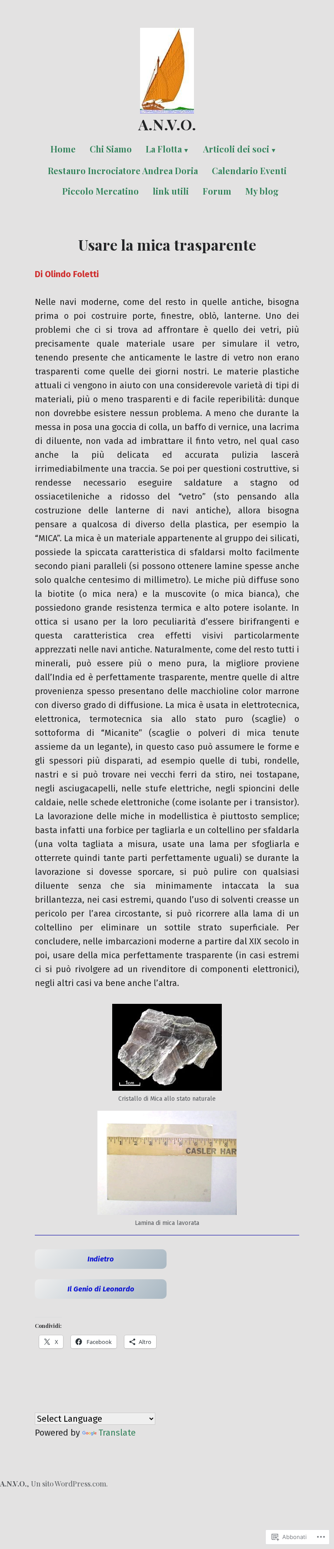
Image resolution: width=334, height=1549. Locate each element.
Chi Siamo (111, 149)
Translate (117, 1432)
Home (63, 149)
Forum (217, 191)
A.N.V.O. (167, 124)
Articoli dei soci (236, 149)
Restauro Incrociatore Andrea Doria (123, 170)
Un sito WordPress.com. (69, 1483)
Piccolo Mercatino (100, 191)
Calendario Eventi (249, 170)
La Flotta (164, 149)
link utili (171, 191)
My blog (262, 191)
